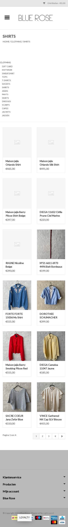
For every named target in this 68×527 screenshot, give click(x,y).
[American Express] (54, 517)
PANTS (5, 94)
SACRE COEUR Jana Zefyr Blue (14, 417)
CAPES (5, 108)
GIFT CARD (7, 66)
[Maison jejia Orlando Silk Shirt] (51, 142)
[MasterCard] (54, 522)
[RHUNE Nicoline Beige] (17, 244)
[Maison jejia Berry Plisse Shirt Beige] (17, 193)
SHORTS (6, 84)
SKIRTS (5, 98)
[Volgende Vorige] (61, 436)
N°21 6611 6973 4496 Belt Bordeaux (51, 264)
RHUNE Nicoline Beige (15, 264)
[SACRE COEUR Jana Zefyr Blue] (17, 397)
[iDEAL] (14, 517)
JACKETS (6, 112)
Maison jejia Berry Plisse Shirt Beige (15, 213)
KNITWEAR (7, 70)
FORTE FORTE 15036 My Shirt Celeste (14, 315)
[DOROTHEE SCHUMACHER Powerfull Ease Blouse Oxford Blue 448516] (51, 295)
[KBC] (61, 517)
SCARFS (6, 105)
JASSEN (5, 115)
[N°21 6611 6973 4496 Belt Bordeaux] (51, 244)
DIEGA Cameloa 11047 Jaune (49, 366)
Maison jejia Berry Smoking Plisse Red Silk (17, 366)
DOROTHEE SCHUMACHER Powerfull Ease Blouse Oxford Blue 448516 (51, 315)
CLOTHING (16, 41)
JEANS (5, 91)
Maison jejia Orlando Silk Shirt (49, 162)
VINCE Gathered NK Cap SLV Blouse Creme (51, 417)
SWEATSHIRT (8, 73)
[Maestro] (38, 517)
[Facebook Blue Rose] (31, 461)
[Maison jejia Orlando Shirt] (17, 142)
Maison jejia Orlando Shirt (13, 162)
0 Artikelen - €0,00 (56, 3)
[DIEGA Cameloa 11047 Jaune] (51, 346)
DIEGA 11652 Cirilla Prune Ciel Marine (51, 213)
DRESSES (6, 101)
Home (6, 41)
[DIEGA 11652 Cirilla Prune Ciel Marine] (51, 193)
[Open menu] (7, 17)
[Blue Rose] (41, 17)
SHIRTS (26, 41)
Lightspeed (48, 513)
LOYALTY (24, 517)
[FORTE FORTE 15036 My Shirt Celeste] (17, 295)
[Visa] (61, 522)
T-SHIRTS (6, 80)
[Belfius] (46, 517)
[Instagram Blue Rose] (37, 461)
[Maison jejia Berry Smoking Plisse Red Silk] (17, 346)
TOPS (4, 77)
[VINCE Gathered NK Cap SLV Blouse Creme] (51, 397)
